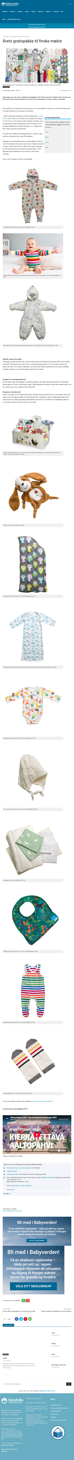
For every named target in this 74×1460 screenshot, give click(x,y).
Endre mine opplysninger (58, 1420)
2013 (46, 132)
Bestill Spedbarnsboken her (37, 27)
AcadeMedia (19, 1419)
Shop (4, 19)
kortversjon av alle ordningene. (22, 1186)
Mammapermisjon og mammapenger (18, 1168)
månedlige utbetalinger (48, 1177)
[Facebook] (16, 1319)
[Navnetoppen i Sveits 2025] (44, 1367)
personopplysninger (7, 1445)
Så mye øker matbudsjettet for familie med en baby (19, 1311)
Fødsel (20, 11)
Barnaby (53, 1343)
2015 (46, 142)
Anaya (53, 1354)
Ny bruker (54, 1417)
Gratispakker (6, 36)
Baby (27, 11)
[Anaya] (44, 1357)
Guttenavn (5, 1354)
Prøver (4, 11)
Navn (33, 11)
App (62, 11)
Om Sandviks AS (56, 1411)
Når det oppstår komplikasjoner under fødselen (56, 1311)
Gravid (12, 11)
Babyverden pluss (13, 19)
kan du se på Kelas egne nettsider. (42, 1101)
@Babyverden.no (47, 1391)
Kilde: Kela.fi (11, 1190)
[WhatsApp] (30, 1319)
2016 (46, 147)
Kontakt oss (54, 1414)
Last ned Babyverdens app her (12, 1211)
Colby (5, 1358)
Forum (48, 11)
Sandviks (4, 1410)
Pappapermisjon (12, 1171)
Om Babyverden (56, 1405)
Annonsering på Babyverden (59, 1408)
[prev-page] (4, 1374)
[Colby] (19, 1343)
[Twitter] (21, 1319)
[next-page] (7, 1374)
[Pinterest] (25, 1319)
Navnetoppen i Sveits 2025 (58, 1365)
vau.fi (32, 126)
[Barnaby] (44, 1346)
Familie (40, 11)
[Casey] (44, 1335)
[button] (70, 4)
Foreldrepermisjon (12, 1174)
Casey (53, 1333)
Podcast (56, 11)
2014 (46, 137)
